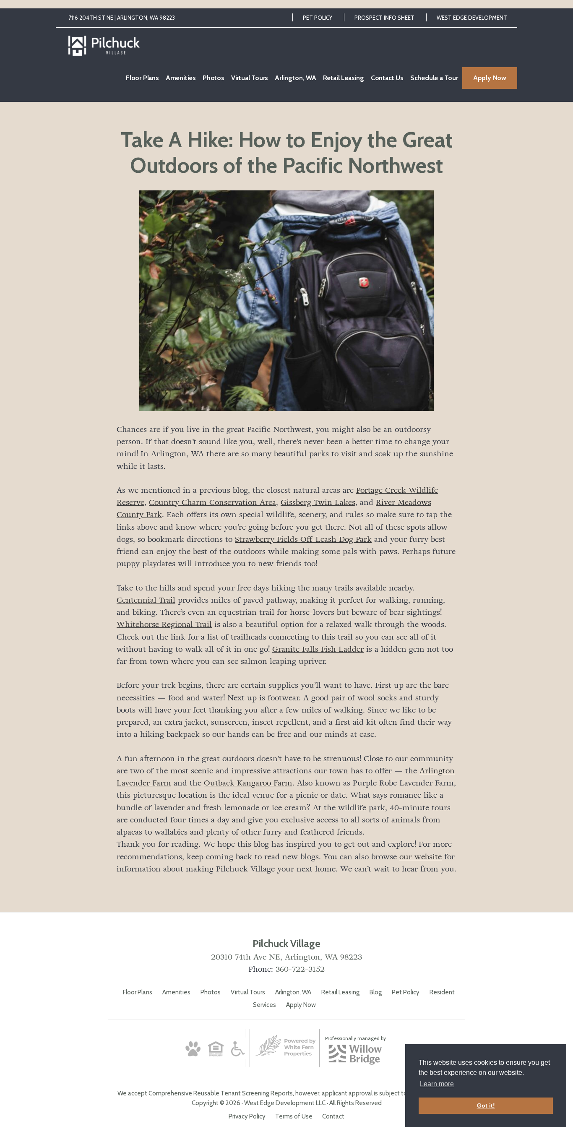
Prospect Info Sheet (384, 17)
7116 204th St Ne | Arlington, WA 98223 (121, 17)
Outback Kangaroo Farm (248, 783)
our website (420, 856)
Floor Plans (137, 992)
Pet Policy (317, 17)
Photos (211, 992)
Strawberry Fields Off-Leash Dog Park (303, 539)
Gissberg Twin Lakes (318, 502)
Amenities (176, 992)
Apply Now (301, 1005)
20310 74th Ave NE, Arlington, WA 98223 (286, 957)
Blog (376, 992)
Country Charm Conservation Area (212, 502)
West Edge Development (472, 17)
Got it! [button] (486, 1105)
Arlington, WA (293, 992)
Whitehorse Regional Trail (164, 624)
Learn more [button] (437, 1083)
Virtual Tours (248, 992)
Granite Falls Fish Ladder (318, 649)
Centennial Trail (146, 600)
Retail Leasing (340, 992)
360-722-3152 (300, 969)
